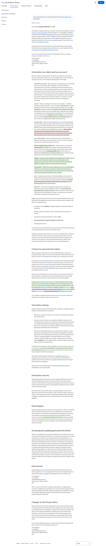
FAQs (64, 181)
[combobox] (83, 543)
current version (64, 17)
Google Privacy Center (43, 42)
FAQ (46, 6)
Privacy (32, 543)
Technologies (38, 6)
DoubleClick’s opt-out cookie (65, 291)
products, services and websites (39, 32)
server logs (36, 125)
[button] (95, 2)
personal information (57, 40)
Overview (4, 6)
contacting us (47, 473)
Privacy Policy (14, 6)
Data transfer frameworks (9, 13)
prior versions (48, 517)
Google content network (56, 289)
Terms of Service (26, 6)
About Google (24, 543)
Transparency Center (45, 543)
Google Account (63, 83)
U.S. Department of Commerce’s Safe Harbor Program (45, 50)
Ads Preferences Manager (46, 287)
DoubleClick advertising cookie (47, 282)
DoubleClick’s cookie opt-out (52, 291)
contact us (68, 54)
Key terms (4, 17)
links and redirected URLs (49, 183)
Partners (4, 20)
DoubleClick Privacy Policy (53, 34)
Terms (36, 543)
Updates (4, 24)
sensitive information (49, 266)
